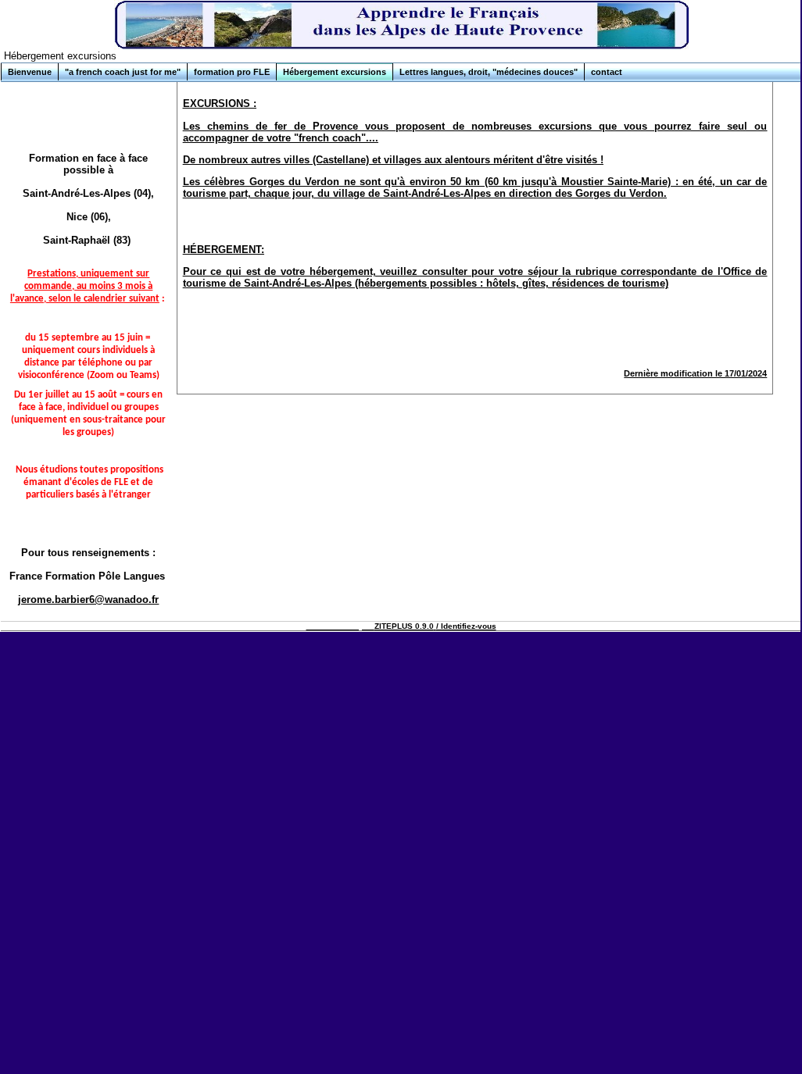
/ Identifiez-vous (466, 626)
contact (606, 72)
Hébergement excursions (334, 72)
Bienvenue (30, 72)
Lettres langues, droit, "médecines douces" (488, 72)
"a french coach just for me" (123, 72)
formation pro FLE (232, 72)
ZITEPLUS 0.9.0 (404, 626)
